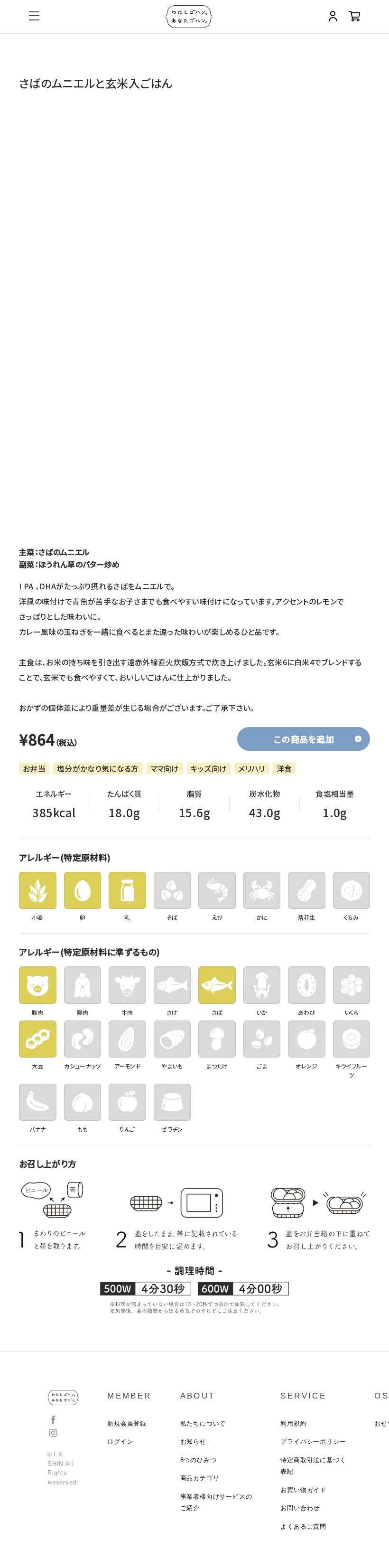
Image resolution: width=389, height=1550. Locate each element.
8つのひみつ (198, 1460)
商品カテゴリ (200, 1478)
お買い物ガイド (303, 1489)
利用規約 (293, 1423)
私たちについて (203, 1423)
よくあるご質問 (303, 1526)
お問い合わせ (300, 1508)
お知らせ (193, 1441)
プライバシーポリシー (313, 1441)
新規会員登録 (127, 1423)
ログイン (120, 1441)
